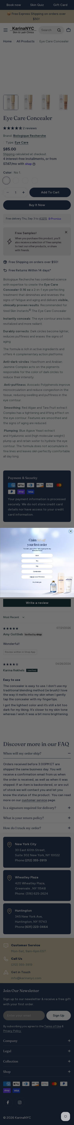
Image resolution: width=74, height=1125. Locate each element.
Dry (37, 561)
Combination (37, 571)
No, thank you (37, 582)
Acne (37, 555)
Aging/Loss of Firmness (37, 577)
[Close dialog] (70, 531)
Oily (37, 566)
